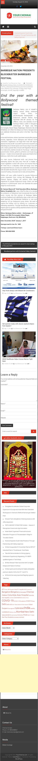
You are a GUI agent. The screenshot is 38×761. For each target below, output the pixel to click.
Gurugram (11, 612)
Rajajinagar (16, 94)
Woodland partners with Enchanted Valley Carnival (19, 255)
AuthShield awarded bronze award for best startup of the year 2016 (18, 249)
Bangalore (5, 89)
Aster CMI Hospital (9, 593)
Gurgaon (5, 612)
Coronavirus (18, 601)
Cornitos (11, 601)
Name (3, 408)
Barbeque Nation (12, 89)
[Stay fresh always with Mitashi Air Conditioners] (19, 280)
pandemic (8, 619)
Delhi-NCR (9, 608)
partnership (14, 619)
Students (11, 621)
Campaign (23, 596)
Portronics (20, 619)
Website (3, 422)
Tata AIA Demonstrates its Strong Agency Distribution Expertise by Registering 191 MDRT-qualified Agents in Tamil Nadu (17, 560)
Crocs (33, 605)
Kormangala (4, 94)
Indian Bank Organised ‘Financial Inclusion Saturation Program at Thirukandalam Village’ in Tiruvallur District (17, 539)
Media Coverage (7, 749)
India (27, 612)
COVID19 (28, 605)
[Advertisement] (19, 677)
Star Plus (4, 621)
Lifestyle (9, 64)
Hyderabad (19, 612)
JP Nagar (21, 92)
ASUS (25, 593)
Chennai (30, 596)
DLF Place (14, 608)
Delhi (4, 608)
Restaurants (16, 64)
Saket (33, 619)
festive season (24, 608)
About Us (8, 654)
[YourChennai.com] (3, 26)
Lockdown (5, 616)
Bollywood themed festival (13, 91)
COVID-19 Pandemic (20, 605)
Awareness (29, 593)
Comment (4, 388)
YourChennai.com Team (19, 297)
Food (3, 64)
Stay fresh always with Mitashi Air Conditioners (18, 295)
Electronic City (8, 92)
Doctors (19, 608)
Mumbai (20, 615)
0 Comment (28, 87)
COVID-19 (8, 604)
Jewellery (32, 612)
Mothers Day (13, 616)
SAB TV (29, 619)
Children (4, 599)
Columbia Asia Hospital (18, 599)
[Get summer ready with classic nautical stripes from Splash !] (19, 313)
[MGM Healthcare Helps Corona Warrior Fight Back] (19, 348)
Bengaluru (15, 596)
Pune (25, 619)
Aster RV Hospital (19, 593)
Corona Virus (25, 601)
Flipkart (31, 608)
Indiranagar (15, 92)
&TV (3, 593)
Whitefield (21, 94)
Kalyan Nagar (27, 92)
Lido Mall (10, 94)
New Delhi (29, 616)
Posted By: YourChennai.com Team (11, 87)
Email (3, 415)
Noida (3, 619)
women (21, 621)
